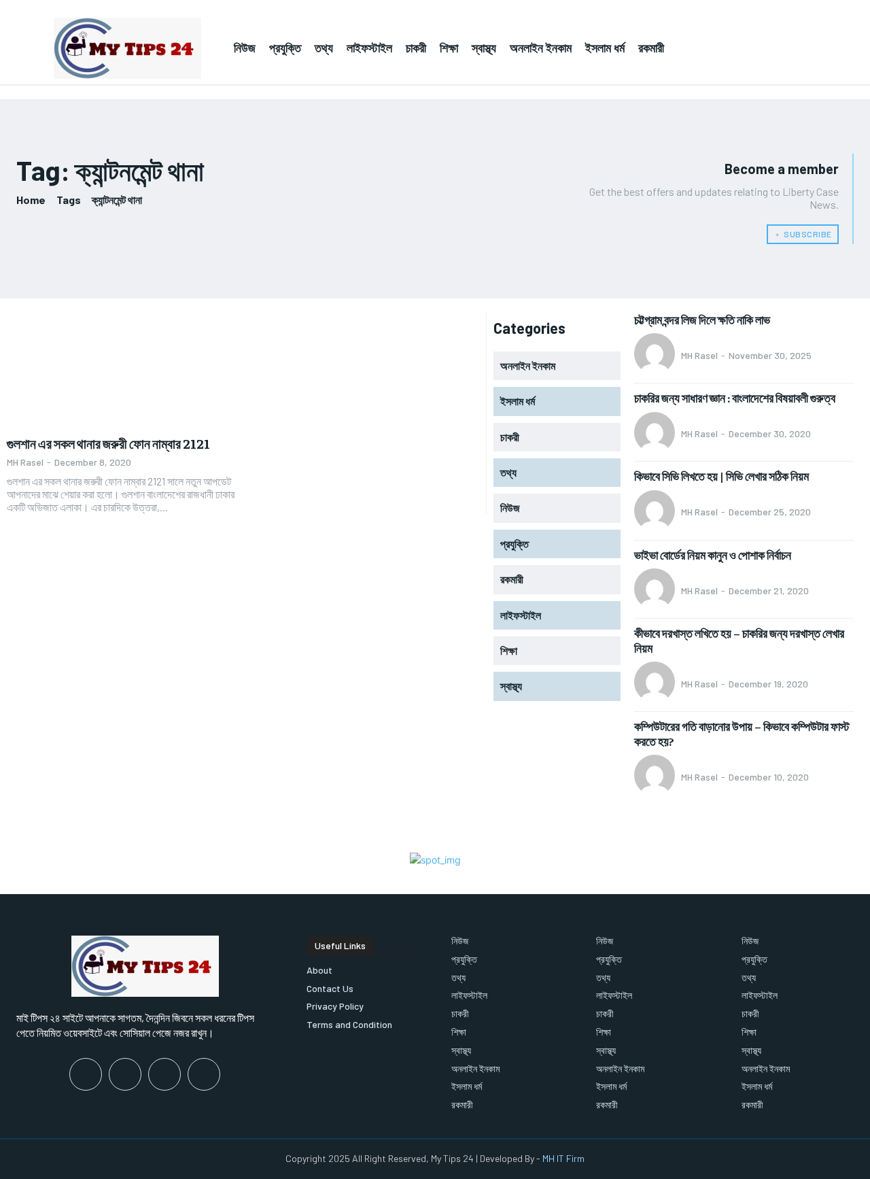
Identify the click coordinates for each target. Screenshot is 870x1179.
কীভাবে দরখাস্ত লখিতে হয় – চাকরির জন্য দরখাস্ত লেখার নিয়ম (739, 640)
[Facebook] (85, 1074)
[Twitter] (164, 1074)
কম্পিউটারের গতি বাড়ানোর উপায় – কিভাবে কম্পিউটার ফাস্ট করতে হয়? (742, 733)
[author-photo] (656, 355)
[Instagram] (125, 1074)
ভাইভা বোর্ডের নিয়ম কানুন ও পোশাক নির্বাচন (712, 554)
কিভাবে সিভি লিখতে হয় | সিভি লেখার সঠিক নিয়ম (721, 475)
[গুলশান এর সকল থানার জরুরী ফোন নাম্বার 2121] (121, 369)
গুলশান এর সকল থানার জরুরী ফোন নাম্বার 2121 (108, 442)
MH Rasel (25, 462)
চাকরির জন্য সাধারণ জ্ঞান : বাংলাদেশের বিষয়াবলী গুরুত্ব (734, 397)
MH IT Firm (563, 1158)
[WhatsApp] (204, 1074)
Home (31, 199)
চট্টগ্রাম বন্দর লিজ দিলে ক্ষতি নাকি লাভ (702, 319)
